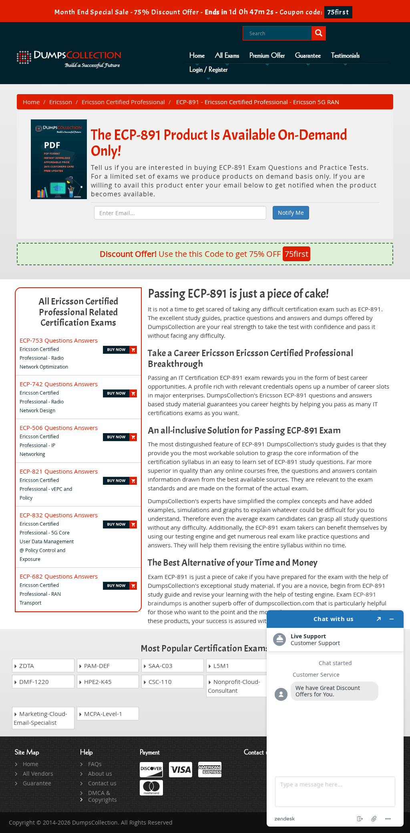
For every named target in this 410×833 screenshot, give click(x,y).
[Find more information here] (335, 718)
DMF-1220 (33, 682)
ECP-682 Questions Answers (59, 576)
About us (100, 773)
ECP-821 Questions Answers (59, 471)
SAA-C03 (160, 666)
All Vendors (38, 773)
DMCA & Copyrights (102, 796)
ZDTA (26, 666)
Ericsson (60, 102)
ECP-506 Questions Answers (59, 428)
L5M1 (220, 666)
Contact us (102, 783)
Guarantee (308, 55)
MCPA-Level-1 (102, 714)
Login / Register (208, 69)
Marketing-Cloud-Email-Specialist (40, 718)
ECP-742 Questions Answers (59, 384)
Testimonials (345, 55)
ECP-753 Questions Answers (59, 340)
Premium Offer (267, 55)
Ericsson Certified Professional (123, 102)
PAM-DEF (96, 666)
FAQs (95, 763)
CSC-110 (159, 682)
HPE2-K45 (97, 682)
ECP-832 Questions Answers (59, 515)
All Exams (227, 55)
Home (197, 55)
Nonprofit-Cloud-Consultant (234, 686)
